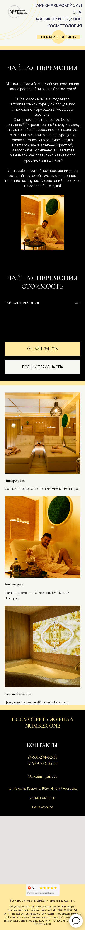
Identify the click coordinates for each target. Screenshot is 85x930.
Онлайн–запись (42, 776)
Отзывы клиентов (42, 797)
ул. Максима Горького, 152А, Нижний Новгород (43, 788)
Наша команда (42, 807)
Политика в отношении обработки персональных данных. (42, 900)
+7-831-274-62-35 (42, 757)
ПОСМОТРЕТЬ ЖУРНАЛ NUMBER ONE (42, 722)
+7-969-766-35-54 (42, 763)
